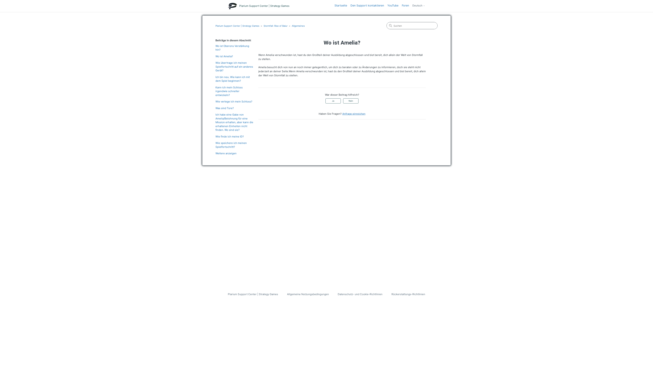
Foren (405, 5)
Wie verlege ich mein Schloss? (233, 101)
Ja (333, 101)
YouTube (392, 5)
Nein (351, 101)
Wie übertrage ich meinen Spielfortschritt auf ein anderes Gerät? (234, 66)
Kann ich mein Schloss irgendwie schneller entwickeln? (229, 91)
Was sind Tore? (224, 108)
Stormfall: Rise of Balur (276, 25)
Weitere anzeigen (226, 153)
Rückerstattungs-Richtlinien (408, 294)
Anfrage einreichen (353, 113)
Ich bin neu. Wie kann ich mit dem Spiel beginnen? (232, 79)
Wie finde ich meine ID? (229, 136)
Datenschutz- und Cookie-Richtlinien (360, 294)
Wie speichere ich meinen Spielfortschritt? (231, 144)
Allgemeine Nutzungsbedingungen (308, 294)
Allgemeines (298, 25)
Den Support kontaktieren (367, 5)
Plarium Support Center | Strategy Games (237, 25)
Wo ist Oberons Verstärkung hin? (232, 47)
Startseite (340, 5)
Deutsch (417, 5)
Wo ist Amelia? (224, 56)
